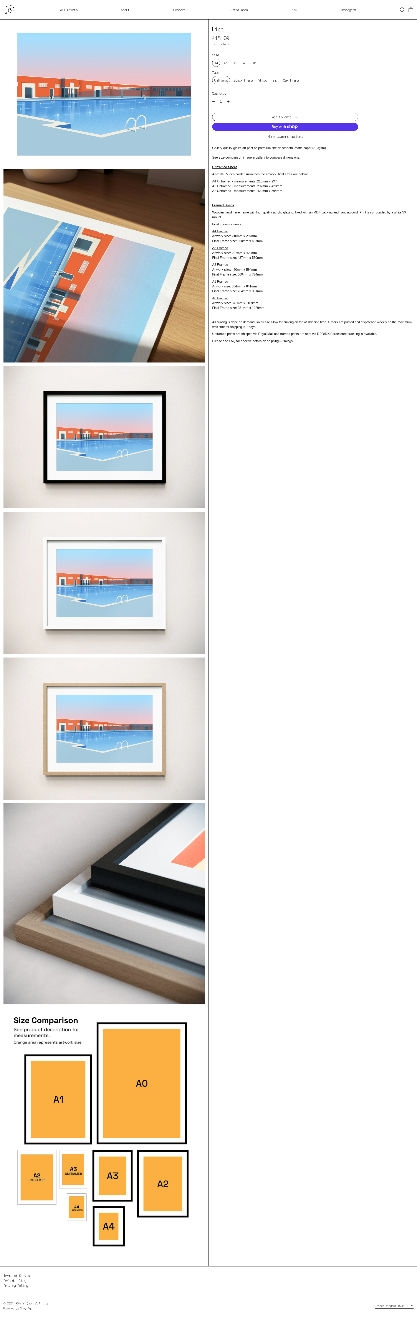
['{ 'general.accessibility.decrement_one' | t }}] (213, 101)
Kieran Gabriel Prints (32, 1303)
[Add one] (228, 101)
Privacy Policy (15, 1285)
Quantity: (220, 93)
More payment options (285, 136)
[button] (402, 9)
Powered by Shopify (17, 1308)
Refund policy (14, 1280)
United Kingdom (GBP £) (392, 1305)
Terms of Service (17, 1275)
